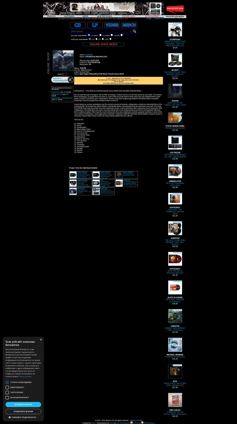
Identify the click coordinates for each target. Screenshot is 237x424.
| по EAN (116, 35)
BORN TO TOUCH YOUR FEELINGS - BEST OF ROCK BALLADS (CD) (175, 35)
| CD (92, 39)
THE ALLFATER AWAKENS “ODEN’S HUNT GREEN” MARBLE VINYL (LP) (83, 175)
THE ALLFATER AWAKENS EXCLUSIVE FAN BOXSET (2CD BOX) (83, 183)
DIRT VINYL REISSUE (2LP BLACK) (175, 292)
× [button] (41, 340)
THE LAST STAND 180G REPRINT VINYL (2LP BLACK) (175, 233)
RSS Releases (149, 423)
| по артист (94, 35)
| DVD (106, 39)
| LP (99, 39)
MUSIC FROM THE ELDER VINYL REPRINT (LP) (175, 375)
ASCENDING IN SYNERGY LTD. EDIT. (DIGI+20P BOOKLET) (107, 191)
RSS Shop (137, 423)
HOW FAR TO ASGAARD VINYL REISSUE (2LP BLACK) (106, 183)
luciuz (93, 423)
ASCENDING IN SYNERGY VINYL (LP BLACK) (84, 191)
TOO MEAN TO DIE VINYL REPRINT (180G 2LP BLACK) (175, 65)
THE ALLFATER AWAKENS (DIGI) (128, 173)
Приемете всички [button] (23, 404)
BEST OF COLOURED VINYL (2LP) (175, 175)
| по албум (106, 35)
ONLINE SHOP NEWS (103, 44)
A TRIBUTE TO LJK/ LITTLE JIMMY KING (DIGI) (175, 404)
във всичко (82, 35)
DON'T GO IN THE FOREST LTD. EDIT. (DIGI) (175, 95)
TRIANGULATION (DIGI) (175, 121)
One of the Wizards (123, 423)
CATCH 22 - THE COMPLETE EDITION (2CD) (175, 204)
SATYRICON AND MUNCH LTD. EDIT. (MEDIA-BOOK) (175, 147)
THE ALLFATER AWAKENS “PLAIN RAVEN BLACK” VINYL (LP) (106, 175)
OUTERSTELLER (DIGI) (175, 348)
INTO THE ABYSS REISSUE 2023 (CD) (175, 263)
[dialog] (23, 379)
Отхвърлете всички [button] (23, 411)
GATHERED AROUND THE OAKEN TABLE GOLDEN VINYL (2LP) (130, 183)
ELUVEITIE (88, 55)
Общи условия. (25, 376)
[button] (23, 417)
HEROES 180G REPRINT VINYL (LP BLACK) (175, 320)
